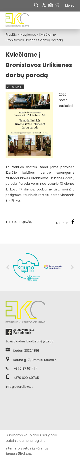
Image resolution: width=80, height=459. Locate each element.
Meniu (69, 5)
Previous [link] (8, 267)
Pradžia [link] (11, 34)
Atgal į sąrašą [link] (19, 222)
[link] (44, 6)
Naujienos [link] (28, 34)
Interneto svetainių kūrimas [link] (27, 448)
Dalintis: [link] (62, 223)
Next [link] (72, 267)
